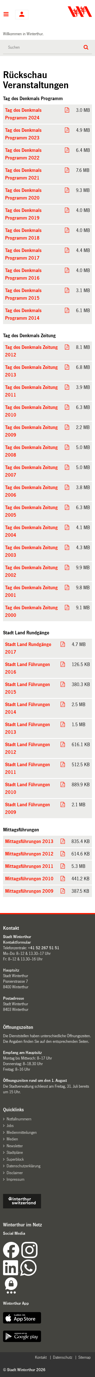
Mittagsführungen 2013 (29, 841)
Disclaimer (15, 1173)
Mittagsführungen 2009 (29, 891)
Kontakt (41, 1357)
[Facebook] (12, 1257)
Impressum (15, 1179)
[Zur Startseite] (70, 11)
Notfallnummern (19, 1119)
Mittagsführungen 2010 (29, 878)
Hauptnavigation (6, 14)
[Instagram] (29, 1257)
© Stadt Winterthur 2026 (24, 1370)
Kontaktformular (17, 942)
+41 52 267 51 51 (43, 948)
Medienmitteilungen (22, 1132)
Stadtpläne (15, 1152)
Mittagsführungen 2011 (29, 866)
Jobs (10, 1125)
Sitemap (84, 1357)
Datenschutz (62, 1357)
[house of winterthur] (22, 1207)
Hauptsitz (11, 970)
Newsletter (15, 1146)
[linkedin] (11, 1274)
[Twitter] (38, 1257)
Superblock (15, 1159)
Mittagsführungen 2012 (29, 853)
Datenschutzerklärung (23, 1166)
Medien (12, 1139)
